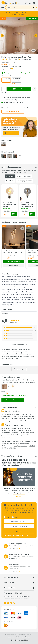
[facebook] (5, 603)
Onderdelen (10, 181)
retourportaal (31, 441)
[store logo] (10, 2)
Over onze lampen (10, 588)
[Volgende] (35, 35)
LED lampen (10, 176)
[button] (19, 14)
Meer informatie (13, 358)
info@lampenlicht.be (20, 446)
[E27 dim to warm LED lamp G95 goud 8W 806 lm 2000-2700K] (13, 386)
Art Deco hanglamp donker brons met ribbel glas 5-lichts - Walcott (13, 252)
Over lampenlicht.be (11, 577)
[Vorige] (2, 35)
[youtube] (14, 603)
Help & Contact (9, 583)
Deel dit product (27, 59)
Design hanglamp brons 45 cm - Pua (13, 380)
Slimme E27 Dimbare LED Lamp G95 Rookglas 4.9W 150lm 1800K (27, 205)
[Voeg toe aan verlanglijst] (34, 89)
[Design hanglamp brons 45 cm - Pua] (4, 386)
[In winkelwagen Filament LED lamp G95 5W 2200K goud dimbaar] (14, 214)
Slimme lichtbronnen (24, 176)
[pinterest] (11, 603)
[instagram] (8, 603)
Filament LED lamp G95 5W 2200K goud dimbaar (9, 204)
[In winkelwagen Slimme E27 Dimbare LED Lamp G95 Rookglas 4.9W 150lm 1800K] (32, 214)
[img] (19, 35)
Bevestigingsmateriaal (24, 181)
